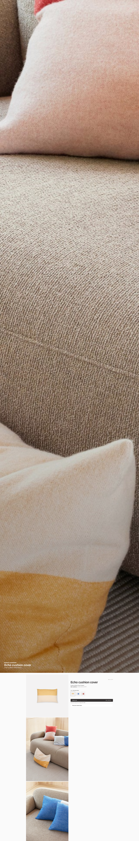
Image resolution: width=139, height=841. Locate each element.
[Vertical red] (83, 694)
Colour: (75, 690)
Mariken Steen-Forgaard (15, 667)
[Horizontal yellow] (73, 694)
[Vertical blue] (78, 694)
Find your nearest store (77, 705)
